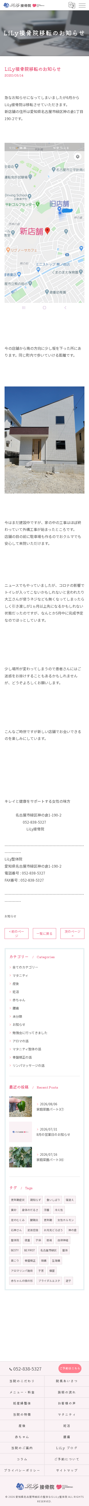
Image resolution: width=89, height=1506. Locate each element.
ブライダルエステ (49, 1281)
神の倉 (72, 1230)
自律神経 (63, 1240)
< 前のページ (16, 933)
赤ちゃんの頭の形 (22, 1281)
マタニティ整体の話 (27, 1049)
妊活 (16, 991)
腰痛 (16, 1008)
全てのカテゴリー (25, 967)
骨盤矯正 (30, 1260)
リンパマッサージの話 (28, 1065)
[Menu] (82, 5)
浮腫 (46, 1210)
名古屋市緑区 (48, 1250)
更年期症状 (18, 1200)
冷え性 (59, 1210)
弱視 (49, 1240)
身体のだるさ (30, 1210)
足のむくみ (18, 1220)
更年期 (48, 1220)
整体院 (15, 1240)
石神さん (16, 1230)
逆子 (68, 1281)
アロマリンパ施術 (22, 1270)
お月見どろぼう (53, 1230)
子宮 (41, 1270)
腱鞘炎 (34, 1220)
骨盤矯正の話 (22, 1057)
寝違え (70, 1200)
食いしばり (53, 1200)
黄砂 (13, 1210)
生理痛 (56, 1260)
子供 (38, 1240)
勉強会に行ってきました (30, 1032)
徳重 (27, 1240)
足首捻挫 (32, 1230)
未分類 (17, 1016)
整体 (65, 1250)
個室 (52, 1270)
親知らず (35, 1200)
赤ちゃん (19, 1000)
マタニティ (20, 975)
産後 (16, 983)
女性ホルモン (66, 1220)
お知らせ (10, 916)
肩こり (15, 1260)
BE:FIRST (29, 1250)
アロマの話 (21, 1041)
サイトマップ (67, 1470)
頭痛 (44, 1260)
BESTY (15, 1250)
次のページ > (73, 933)
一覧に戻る (44, 933)
